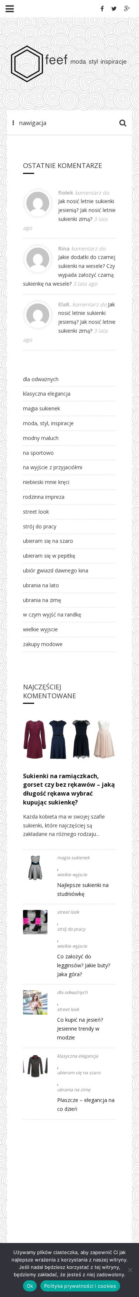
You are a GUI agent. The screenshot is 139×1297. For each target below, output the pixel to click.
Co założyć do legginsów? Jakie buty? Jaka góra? (83, 965)
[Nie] (129, 1270)
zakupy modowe (43, 644)
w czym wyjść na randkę (52, 614)
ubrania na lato (41, 585)
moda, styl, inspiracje (48, 423)
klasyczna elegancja (46, 393)
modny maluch (41, 437)
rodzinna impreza (43, 496)
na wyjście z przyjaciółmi (52, 467)
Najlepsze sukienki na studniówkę (83, 889)
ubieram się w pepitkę (49, 555)
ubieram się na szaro (48, 540)
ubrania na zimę (42, 600)
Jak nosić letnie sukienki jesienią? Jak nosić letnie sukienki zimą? (87, 210)
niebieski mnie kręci (46, 481)
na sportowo (38, 452)
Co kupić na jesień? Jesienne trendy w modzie (80, 1028)
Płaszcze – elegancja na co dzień (86, 1104)
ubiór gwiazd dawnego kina (55, 570)
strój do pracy (39, 526)
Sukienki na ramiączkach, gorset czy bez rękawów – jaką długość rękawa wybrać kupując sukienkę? (69, 789)
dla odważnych (41, 379)
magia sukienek (41, 408)
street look (36, 511)
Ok (30, 1286)
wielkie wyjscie (40, 629)
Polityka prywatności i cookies (80, 1286)
